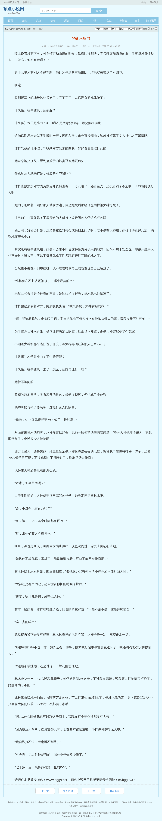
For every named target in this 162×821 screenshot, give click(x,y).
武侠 (38, 20)
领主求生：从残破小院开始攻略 (68, 802)
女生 (109, 20)
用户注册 (154, 2)
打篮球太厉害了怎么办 (26, 802)
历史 (66, 20)
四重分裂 (103, 802)
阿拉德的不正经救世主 (142, 802)
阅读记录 (151, 20)
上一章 (45, 791)
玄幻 (24, 20)
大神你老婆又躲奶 (23, 28)
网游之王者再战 (90, 802)
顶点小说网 (13, 10)
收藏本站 (27, 2)
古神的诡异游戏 (86, 806)
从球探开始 (113, 802)
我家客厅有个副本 (45, 802)
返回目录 (68, 791)
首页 (10, 20)
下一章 (91, 791)
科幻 (94, 20)
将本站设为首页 (11, 2)
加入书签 (114, 791)
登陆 (143, 2)
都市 (52, 20)
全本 (137, 20)
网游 (80, 20)
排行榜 (123, 20)
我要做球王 (73, 806)
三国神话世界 (125, 802)
